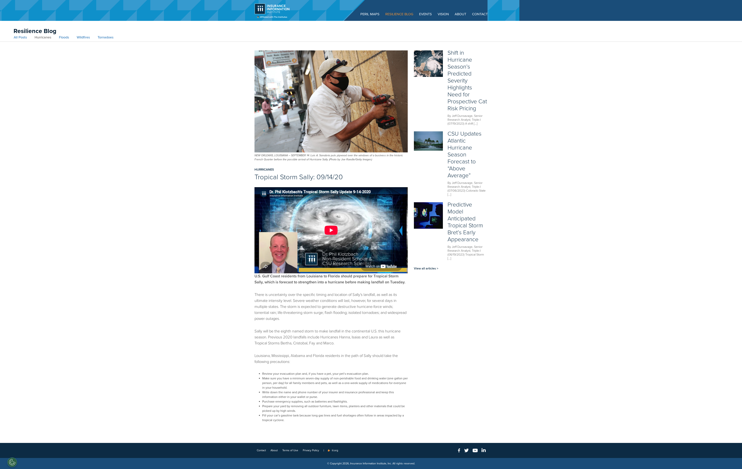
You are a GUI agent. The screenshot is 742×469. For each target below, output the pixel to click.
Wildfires (83, 37)
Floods (64, 37)
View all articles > (426, 268)
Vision (443, 14)
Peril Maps (370, 14)
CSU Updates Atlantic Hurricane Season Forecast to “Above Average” (465, 154)
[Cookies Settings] (12, 462)
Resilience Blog (399, 14)
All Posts (20, 37)
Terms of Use (290, 450)
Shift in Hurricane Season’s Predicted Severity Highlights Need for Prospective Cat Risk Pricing (467, 80)
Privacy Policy (311, 450)
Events (425, 14)
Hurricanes (43, 37)
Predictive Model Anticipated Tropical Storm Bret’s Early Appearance (465, 222)
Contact (480, 14)
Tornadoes (105, 37)
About (460, 14)
